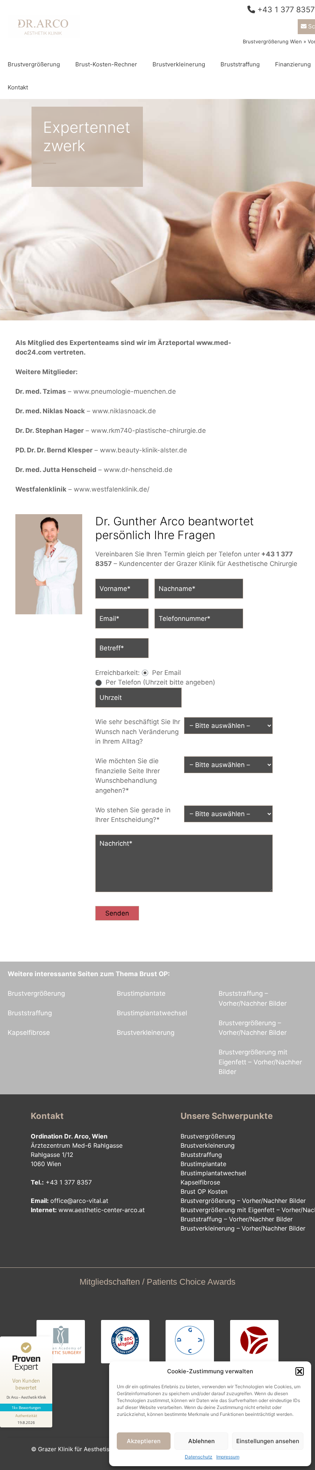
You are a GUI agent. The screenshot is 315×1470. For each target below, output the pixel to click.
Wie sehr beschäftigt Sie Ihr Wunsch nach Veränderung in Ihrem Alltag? (137, 731)
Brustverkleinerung (179, 64)
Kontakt (18, 87)
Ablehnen (201, 1441)
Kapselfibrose (29, 1032)
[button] (299, 1371)
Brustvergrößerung (34, 64)
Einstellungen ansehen (267, 1441)
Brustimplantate (141, 993)
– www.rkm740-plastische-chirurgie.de (110, 430)
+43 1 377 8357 (286, 9)
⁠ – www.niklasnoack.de (85, 411)
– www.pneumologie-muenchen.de (95, 391)
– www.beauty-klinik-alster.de (101, 450)
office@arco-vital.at (79, 1200)
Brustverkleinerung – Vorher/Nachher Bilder (243, 1228)
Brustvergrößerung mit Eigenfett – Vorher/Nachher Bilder (260, 1062)
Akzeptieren (144, 1441)
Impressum (227, 1457)
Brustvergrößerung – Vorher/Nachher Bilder (243, 1200)
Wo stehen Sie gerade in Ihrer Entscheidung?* (133, 815)
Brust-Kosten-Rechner (106, 64)
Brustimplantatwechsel (152, 1013)
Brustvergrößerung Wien (272, 41)
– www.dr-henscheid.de (93, 470)
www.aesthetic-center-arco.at (101, 1210)
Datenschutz (198, 1457)
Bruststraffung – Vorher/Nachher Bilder (237, 1219)
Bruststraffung (240, 64)
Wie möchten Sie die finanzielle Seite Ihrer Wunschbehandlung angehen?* (127, 775)
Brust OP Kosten (204, 1191)
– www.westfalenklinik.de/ (82, 489)
